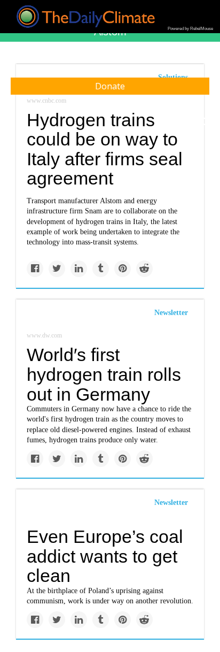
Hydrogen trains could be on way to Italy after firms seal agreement (105, 149)
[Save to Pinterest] (122, 268)
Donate (110, 86)
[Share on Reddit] (144, 268)
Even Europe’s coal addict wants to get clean (105, 556)
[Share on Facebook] (35, 268)
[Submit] (205, 122)
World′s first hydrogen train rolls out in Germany (104, 374)
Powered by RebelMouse (190, 28)
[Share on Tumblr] (100, 268)
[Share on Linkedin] (78, 268)
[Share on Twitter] (57, 268)
